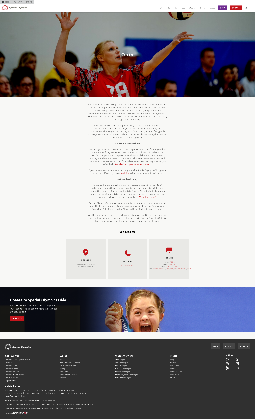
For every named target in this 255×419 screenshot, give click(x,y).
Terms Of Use (23, 400)
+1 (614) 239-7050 (127, 265)
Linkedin (183, 269)
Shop (222, 8)
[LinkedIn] (237, 365)
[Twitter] (237, 361)
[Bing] (227, 369)
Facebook (161, 269)
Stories (192, 8)
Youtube (177, 269)
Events (202, 8)
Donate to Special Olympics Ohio (38, 300)
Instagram (169, 269)
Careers (30, 400)
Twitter (155, 269)
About (212, 8)
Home (7, 400)
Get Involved (180, 8)
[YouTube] (237, 369)
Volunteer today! (147, 197)
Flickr (189, 269)
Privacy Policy (14, 400)
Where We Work (124, 356)
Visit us (172, 262)
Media (173, 356)
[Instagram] (227, 365)
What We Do (165, 8)
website (125, 173)
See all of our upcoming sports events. (133, 164)
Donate (236, 8)
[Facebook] (227, 361)
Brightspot (90, 404)
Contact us (171, 264)
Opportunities (173, 266)
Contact (36, 400)
